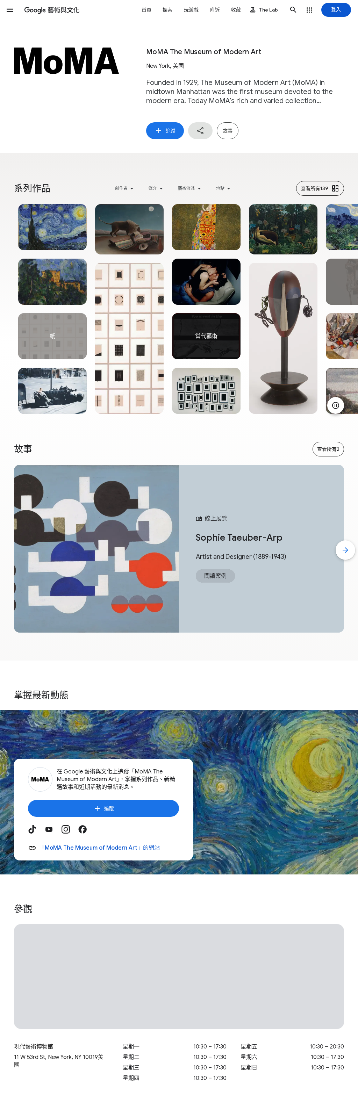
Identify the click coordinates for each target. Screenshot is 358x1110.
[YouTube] (53, 832)
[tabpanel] (52, 309)
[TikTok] (36, 832)
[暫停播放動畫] (335, 405)
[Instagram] (70, 832)
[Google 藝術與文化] (52, 10)
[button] (9, 9)
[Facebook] (86, 832)
